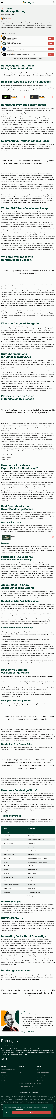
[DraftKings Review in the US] (4, 54)
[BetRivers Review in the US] (4, 49)
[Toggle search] (54, 2)
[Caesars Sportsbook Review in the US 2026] (4, 43)
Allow (31, 1112)
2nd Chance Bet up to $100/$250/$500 (16, 49)
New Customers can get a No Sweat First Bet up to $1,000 (21, 54)
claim (50, 38)
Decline (8, 1112)
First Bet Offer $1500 (12, 38)
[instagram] (2, 1059)
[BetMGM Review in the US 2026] (4, 38)
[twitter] (6, 1059)
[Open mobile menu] (2, 2)
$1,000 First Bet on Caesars (14, 43)
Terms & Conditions (10, 39)
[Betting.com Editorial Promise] (39, 1032)
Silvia (10, 18)
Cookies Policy (20, 1109)
